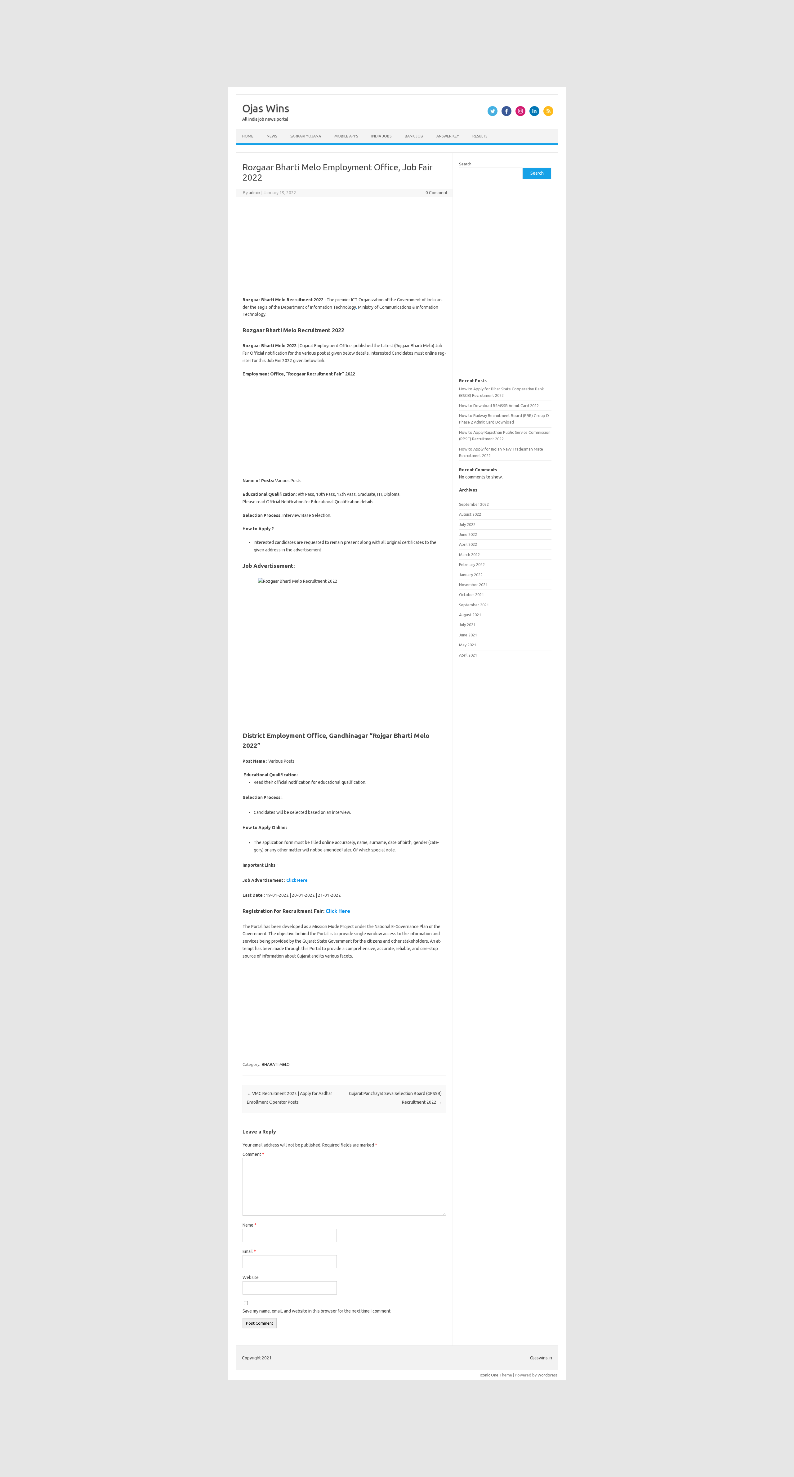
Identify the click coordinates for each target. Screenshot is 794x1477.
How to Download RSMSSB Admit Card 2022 (499, 405)
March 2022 (469, 554)
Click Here (297, 880)
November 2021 (473, 584)
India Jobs (381, 136)
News (272, 136)
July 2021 (467, 624)
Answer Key (447, 136)
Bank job (414, 136)
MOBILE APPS (346, 136)
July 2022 (467, 524)
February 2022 (472, 564)
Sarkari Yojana (305, 136)
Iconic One (489, 1375)
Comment (253, 1154)
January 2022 (471, 574)
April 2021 (468, 655)
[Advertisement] (186, 43)
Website (251, 1277)
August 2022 (470, 514)
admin (254, 192)
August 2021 (470, 615)
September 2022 (474, 504)
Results (479, 136)
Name (249, 1225)
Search (465, 164)
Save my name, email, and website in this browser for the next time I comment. (317, 1311)
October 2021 (471, 594)
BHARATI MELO (276, 1064)
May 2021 (467, 645)
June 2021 (468, 635)
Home (247, 136)
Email (249, 1251)
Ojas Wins (265, 108)
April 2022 (468, 544)
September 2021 (474, 605)
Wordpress (548, 1375)
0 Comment (437, 192)
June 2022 (468, 534)
